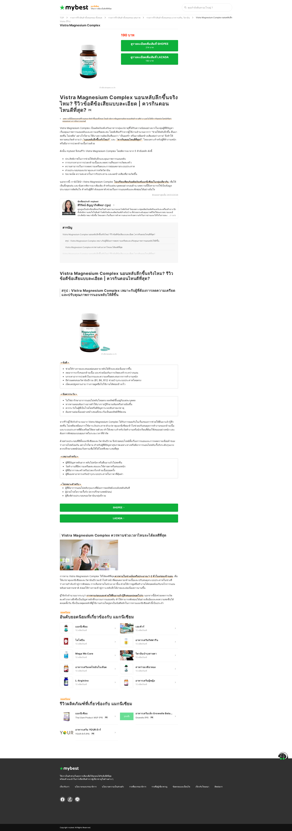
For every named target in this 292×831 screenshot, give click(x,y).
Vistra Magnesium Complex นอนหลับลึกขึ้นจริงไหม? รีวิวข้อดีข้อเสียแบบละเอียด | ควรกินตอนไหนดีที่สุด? (109, 234)
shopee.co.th (110, 87)
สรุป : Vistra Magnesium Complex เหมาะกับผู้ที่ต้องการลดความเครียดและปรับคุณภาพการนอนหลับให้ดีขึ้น (112, 241)
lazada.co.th (112, 354)
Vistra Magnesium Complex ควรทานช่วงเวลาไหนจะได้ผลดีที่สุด (94, 247)
